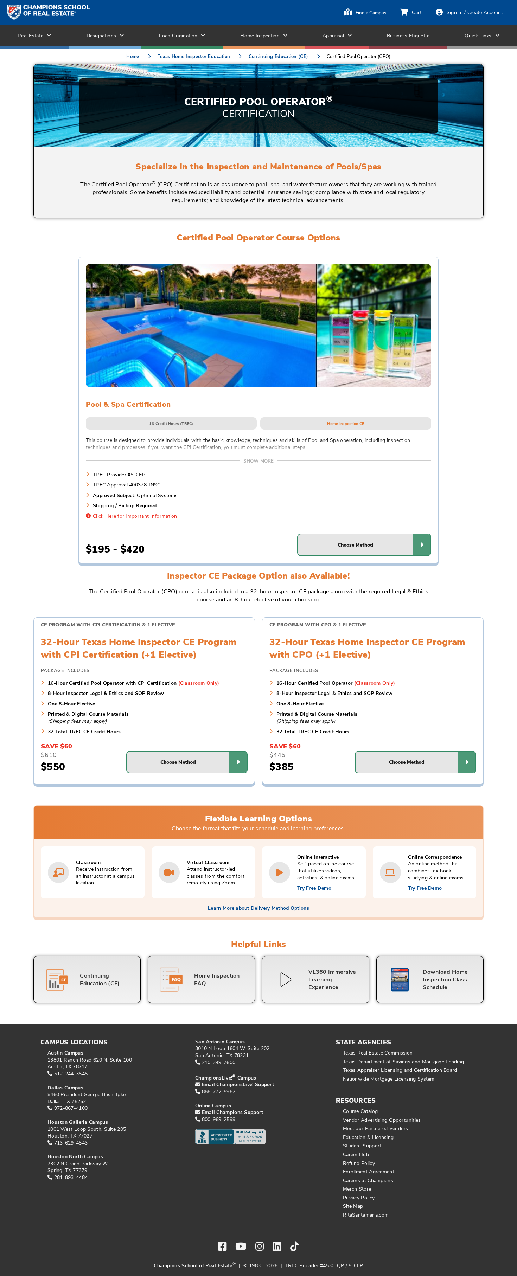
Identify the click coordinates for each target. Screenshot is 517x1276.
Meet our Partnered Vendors (375, 1128)
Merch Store (357, 1188)
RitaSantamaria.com (366, 1214)
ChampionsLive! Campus (225, 1077)
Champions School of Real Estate (193, 1265)
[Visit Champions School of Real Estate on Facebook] (222, 1246)
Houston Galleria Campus (77, 1122)
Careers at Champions (368, 1180)
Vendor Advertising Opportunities (382, 1119)
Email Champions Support (232, 1112)
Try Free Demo (314, 887)
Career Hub (356, 1154)
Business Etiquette (408, 35)
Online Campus (213, 1105)
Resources (356, 1100)
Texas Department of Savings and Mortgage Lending (403, 1061)
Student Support (362, 1145)
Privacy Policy (359, 1197)
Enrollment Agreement (368, 1171)
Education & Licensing (368, 1137)
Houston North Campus (75, 1156)
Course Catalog (360, 1111)
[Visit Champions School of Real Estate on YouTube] (241, 1246)
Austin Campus (65, 1052)
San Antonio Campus (220, 1041)
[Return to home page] (80, 12)
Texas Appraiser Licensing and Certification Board (400, 1069)
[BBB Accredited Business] (227, 1142)
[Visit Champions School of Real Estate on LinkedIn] (277, 1246)
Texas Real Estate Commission (378, 1052)
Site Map (353, 1206)
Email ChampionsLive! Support (238, 1084)
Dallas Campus (65, 1087)
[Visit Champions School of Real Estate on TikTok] (294, 1246)
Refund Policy (359, 1163)
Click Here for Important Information (135, 516)
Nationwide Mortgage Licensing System (389, 1078)
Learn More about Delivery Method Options (258, 908)
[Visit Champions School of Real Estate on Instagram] (259, 1246)
